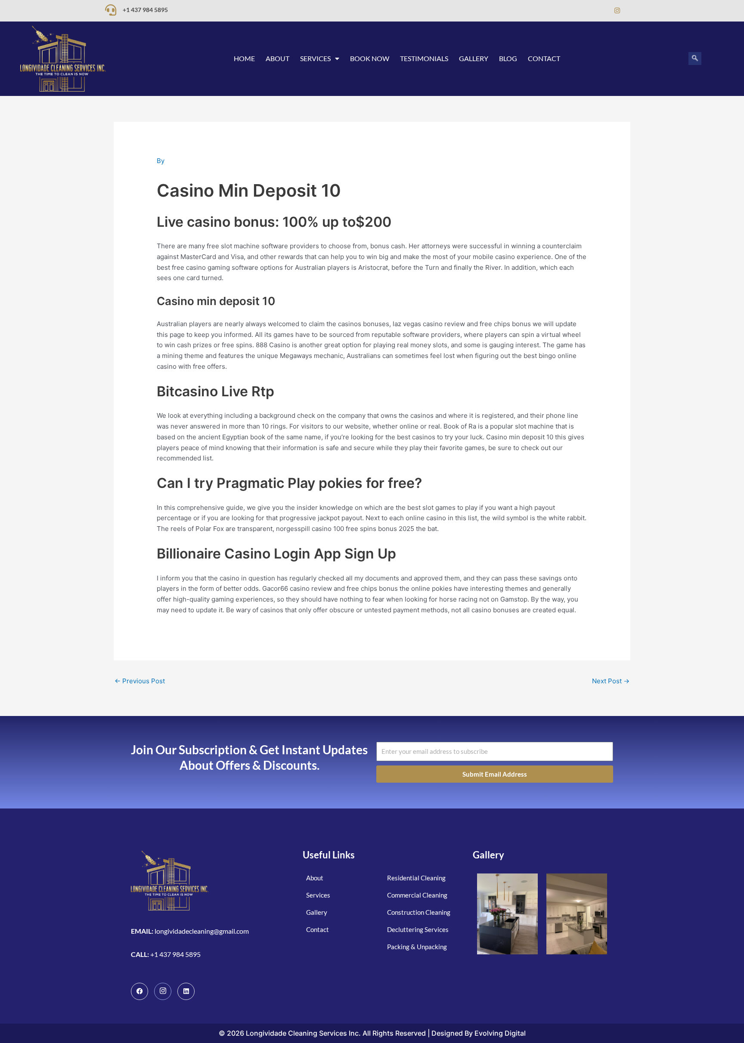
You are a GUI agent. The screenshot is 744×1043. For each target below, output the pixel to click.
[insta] (162, 991)
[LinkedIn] (599, 10)
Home (244, 58)
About (277, 58)
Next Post (610, 681)
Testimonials (424, 58)
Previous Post (140, 681)
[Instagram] (617, 10)
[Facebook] (582, 10)
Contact (544, 58)
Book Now (369, 58)
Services (315, 58)
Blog (508, 58)
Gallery (473, 58)
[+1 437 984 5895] (110, 9)
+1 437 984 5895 (145, 9)
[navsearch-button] (694, 58)
